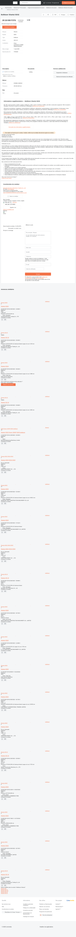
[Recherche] (21, 3)
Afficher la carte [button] (29, 225)
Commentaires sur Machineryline (27, 913)
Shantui (15, 31)
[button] (44, 14)
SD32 (15, 34)
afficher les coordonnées (38, 106)
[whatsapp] (4, 204)
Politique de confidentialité (29, 907)
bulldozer (16, 37)
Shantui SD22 (5, 489)
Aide (3, 906)
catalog (31, 72)
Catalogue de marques (28, 916)
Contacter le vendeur (9, 27)
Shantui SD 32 (5, 337)
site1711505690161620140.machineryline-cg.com (15, 192)
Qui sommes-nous (6, 904)
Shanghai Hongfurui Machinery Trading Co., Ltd (14, 188)
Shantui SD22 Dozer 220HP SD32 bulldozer (13, 432)
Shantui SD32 (5, 306)
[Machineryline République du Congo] (6, 2)
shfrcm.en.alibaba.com (8, 209)
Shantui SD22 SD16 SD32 (8, 460)
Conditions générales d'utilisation (28, 904)
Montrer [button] (15, 202)
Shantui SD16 (5, 366)
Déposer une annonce (8, 384)
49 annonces (11, 189)
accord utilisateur (40, 278)
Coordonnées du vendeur (8, 909)
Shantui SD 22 (5, 578)
